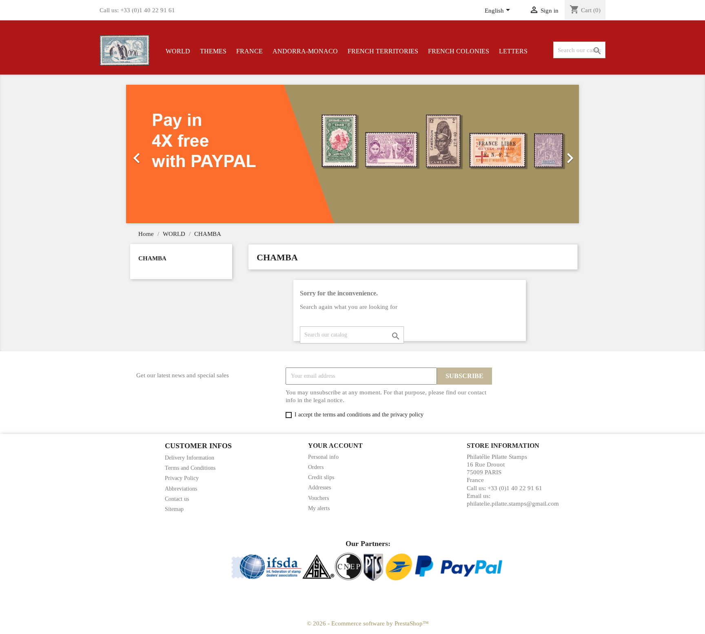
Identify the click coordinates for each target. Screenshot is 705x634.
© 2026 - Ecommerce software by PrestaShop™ (368, 623)
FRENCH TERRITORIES (383, 51)
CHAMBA (152, 258)
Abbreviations (181, 489)
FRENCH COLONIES (458, 51)
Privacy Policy (182, 478)
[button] (160, 154)
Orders (316, 467)
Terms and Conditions (190, 468)
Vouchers (318, 498)
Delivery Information (189, 458)
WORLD (178, 51)
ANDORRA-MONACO (305, 51)
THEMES (213, 51)
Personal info (323, 457)
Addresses (319, 487)
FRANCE (249, 51)
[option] (352, 154)
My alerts (319, 508)
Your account (335, 445)
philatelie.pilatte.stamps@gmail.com (513, 503)
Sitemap (174, 509)
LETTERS (513, 51)
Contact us (177, 499)
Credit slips (321, 477)
